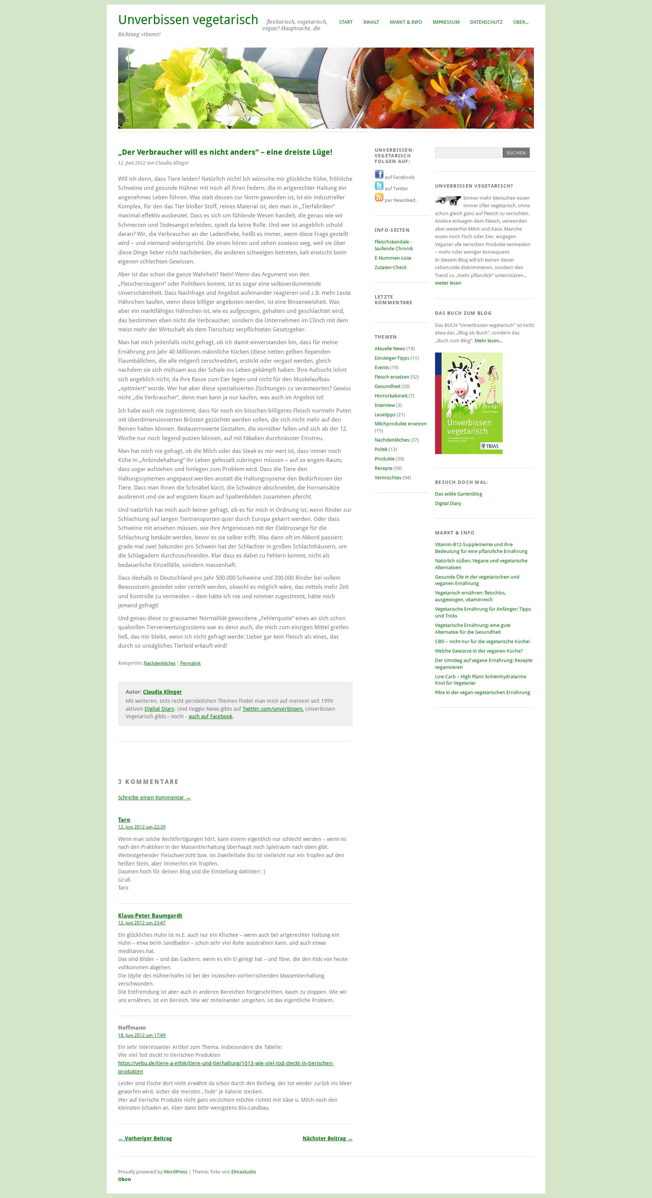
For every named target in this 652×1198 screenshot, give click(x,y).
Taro (124, 819)
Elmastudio (243, 1172)
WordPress (176, 1172)
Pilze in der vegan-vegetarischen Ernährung (482, 692)
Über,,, (521, 22)
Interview (385, 405)
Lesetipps (385, 414)
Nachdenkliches (159, 663)
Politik (381, 449)
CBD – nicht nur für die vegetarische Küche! (482, 641)
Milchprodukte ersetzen (401, 424)
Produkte (385, 459)
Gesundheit (387, 386)
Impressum (446, 22)
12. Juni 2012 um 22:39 (142, 827)
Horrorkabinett (391, 396)
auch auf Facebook (210, 716)
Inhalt (371, 22)
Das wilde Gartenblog (458, 494)
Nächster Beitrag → (328, 1138)
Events (382, 367)
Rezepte (383, 468)
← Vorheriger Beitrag (145, 1138)
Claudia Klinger (162, 692)
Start (346, 22)
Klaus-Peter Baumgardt (150, 915)
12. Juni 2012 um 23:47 (142, 922)
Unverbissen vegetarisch (188, 19)
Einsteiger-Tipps (392, 358)
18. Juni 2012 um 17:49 (142, 1035)
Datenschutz (486, 22)
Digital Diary (159, 709)
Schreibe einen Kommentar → (154, 798)
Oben (124, 1179)
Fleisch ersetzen (392, 377)
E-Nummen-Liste (393, 258)
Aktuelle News (390, 348)
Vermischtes (388, 477)
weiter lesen (448, 283)
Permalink (190, 663)
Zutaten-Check (390, 267)
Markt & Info (406, 22)
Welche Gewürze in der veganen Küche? (479, 651)
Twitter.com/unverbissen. (273, 709)
